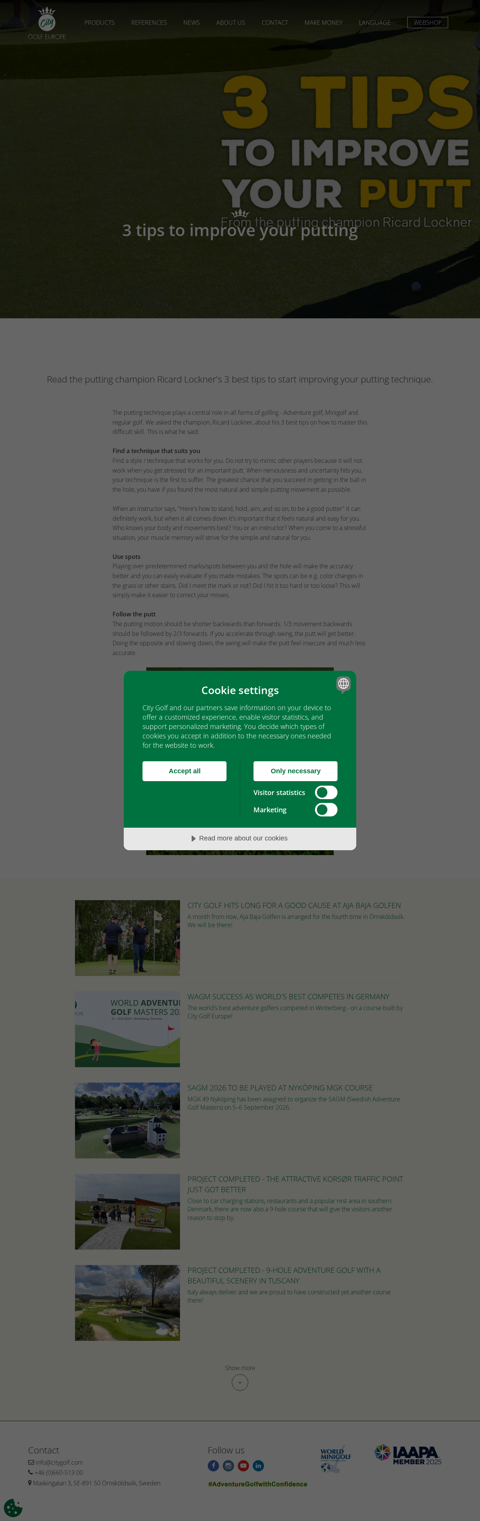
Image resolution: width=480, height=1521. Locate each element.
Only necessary (296, 771)
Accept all (185, 771)
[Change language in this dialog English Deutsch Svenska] (342, 685)
